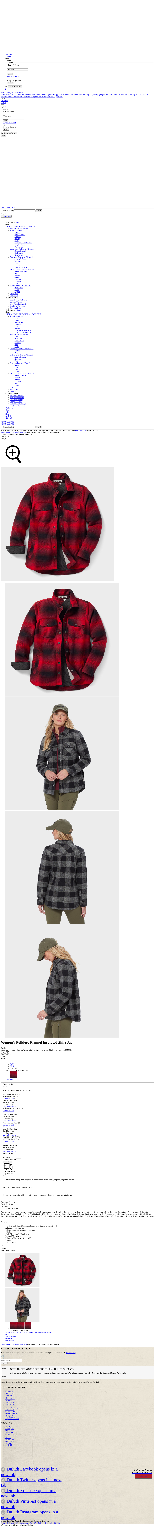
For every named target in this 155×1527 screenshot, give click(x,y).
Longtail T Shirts (16, 302)
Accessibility (9, 1402)
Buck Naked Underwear (19, 300)
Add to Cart (7, 1162)
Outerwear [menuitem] (14, 257)
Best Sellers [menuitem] (14, 296)
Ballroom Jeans (15, 308)
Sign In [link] (8, 56)
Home (3, 433)
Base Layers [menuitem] (19, 255)
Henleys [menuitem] (17, 239)
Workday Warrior (16, 400)
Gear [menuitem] (7, 410)
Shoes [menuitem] (17, 290)
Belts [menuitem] (16, 273)
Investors (8, 1443)
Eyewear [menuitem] (18, 281)
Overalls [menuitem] (18, 343)
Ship (7, 1086)
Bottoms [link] (19, 228)
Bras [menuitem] (16, 353)
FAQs (7, 1397)
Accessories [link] (23, 269)
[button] (13, 1077)
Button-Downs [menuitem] (20, 235)
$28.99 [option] (10, 1157)
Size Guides (9, 1410)
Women (8, 433)
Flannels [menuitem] (18, 237)
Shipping (8, 1395)
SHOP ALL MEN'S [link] (12, 226)
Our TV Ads (9, 1441)
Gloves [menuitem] (17, 277)
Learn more (45, 1382)
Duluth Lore (9, 1439)
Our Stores (9, 1430)
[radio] (4, 1086)
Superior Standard (12, 1419)
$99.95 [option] (5, 1157)
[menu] (77, 26)
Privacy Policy (80, 430)
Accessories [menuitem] (14, 269)
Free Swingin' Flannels (18, 304)
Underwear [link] (22, 249)
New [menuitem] (7, 414)
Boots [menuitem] (17, 365)
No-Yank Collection (17, 396)
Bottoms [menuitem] (13, 228)
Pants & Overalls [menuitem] (21, 267)
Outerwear (15, 433)
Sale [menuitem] (7, 412)
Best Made (9, 1432)
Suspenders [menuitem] (19, 279)
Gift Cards (9, 1415)
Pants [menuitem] (16, 337)
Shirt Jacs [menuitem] (18, 265)
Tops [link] (16, 316)
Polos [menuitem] (16, 241)
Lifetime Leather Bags (18, 404)
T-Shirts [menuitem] (17, 233)
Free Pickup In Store (13, 1094)
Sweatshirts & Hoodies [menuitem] (23, 332)
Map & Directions (9, 1107)
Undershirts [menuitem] (19, 253)
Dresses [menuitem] (13, 392)
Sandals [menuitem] (17, 369)
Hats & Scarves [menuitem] (20, 375)
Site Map (57, 1523)
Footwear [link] (21, 286)
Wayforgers (9, 1429)
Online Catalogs (11, 1413)
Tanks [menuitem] (17, 320)
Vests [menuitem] (16, 263)
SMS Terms (9, 1404)
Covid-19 (8, 1445)
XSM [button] (12, 1064)
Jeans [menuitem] (16, 345)
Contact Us (9, 1391)
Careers (8, 1438)
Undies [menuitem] (17, 351)
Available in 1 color (12, 1332)
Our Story (8, 1427)
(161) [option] (7, 1334)
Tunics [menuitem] (17, 326)
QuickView (9, 1340)
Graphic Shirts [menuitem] (20, 245)
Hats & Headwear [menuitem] (21, 271)
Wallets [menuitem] (17, 275)
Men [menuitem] (17, 222)
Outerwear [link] (22, 257)
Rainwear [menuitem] (18, 261)
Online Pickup (10, 1399)
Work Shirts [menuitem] (19, 247)
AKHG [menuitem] (8, 416)
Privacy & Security (8, 1523)
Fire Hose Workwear (17, 306)
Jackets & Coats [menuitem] (20, 259)
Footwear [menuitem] (13, 286)
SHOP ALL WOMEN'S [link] (14, 314)
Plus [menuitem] (11, 387)
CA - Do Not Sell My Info (43, 1523)
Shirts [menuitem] (12, 231)
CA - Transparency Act (24, 1523)
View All (26, 228)
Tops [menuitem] (12, 316)
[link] (79, 50)
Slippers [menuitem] (17, 292)
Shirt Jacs (23, 433)
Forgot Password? (13, 76)
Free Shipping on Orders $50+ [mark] (12, 93)
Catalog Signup (10, 1411)
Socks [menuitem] (17, 284)
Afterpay (8, 1401)
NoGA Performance (17, 398)
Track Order (9, 1393)
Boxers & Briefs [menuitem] (20, 251)
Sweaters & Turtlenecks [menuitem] (23, 243)
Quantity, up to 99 (9, 1159)
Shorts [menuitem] (17, 347)
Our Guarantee (10, 1417)
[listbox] (77, 1157)
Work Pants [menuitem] (19, 339)
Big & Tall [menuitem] (14, 294)
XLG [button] (12, 1066)
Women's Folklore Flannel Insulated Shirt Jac (36, 1332)
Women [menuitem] (18, 310)
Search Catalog (8, 210)
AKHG (7, 1434)
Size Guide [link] (9, 1079)
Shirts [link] (17, 231)
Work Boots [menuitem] (19, 288)
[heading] (79, 640)
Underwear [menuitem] (14, 249)
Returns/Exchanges (12, 1408)
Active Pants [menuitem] (19, 341)
